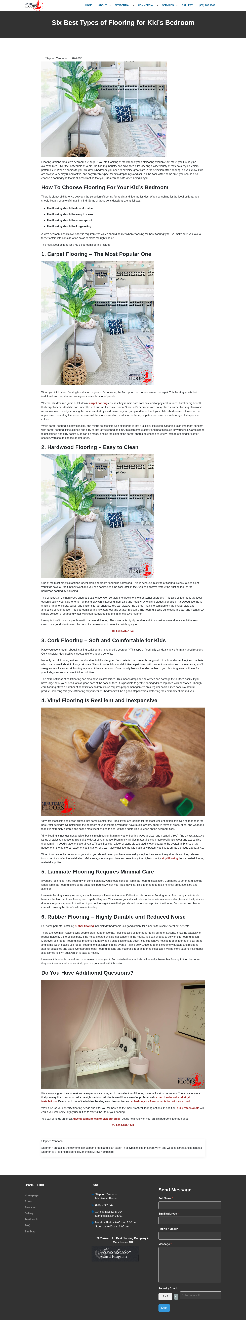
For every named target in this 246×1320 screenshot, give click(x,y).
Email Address (168, 1213)
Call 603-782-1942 (123, 631)
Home (88, 5)
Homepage (31, 1195)
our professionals (187, 1108)
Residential (122, 5)
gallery (187, 5)
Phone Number (168, 1228)
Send (164, 1307)
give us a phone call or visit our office (96, 1118)
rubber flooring (84, 926)
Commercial (146, 5)
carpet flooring (98, 403)
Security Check (169, 1288)
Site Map (30, 1231)
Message (165, 1244)
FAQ (27, 1225)
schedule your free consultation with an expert (160, 1101)
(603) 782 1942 (207, 5)
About (102, 5)
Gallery (29, 1213)
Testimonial (32, 1219)
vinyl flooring (169, 858)
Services (168, 5)
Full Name (165, 1198)
